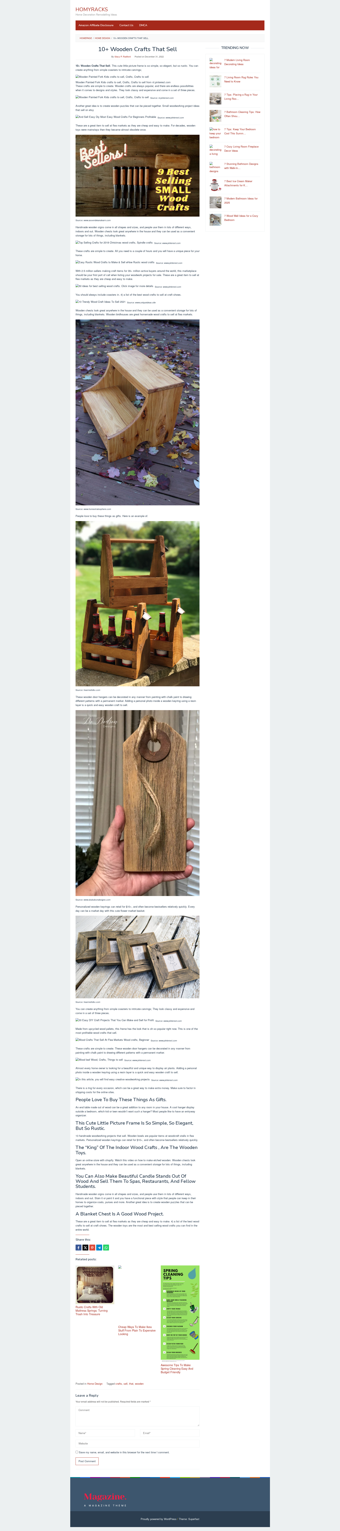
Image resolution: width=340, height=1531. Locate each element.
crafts (118, 1383)
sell (126, 1383)
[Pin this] (92, 1247)
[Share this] (78, 1247)
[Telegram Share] (99, 1247)
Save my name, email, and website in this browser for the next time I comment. (124, 1452)
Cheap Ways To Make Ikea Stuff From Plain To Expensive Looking (137, 1330)
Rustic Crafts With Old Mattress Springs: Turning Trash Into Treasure (92, 1310)
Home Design (95, 1383)
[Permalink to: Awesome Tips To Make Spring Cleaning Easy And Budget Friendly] (180, 1313)
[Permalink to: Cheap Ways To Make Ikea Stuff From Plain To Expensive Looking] (137, 1294)
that (131, 1383)
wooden (139, 1383)
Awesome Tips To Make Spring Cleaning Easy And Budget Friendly (177, 1368)
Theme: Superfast (189, 1519)
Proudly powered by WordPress (158, 1519)
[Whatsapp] (106, 1247)
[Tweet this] (85, 1247)
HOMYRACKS (92, 9)
